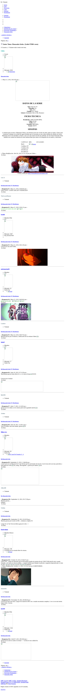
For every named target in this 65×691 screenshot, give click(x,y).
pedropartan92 (5, 269)
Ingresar (6, 15)
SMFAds (3, 683)
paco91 (3, 608)
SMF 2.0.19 (4, 680)
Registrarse (7, 17)
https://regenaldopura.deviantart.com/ (38, 173)
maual (2, 342)
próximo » (9, 35)
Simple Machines (22, 680)
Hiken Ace (4, 432)
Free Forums (12, 683)
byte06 (3, 214)
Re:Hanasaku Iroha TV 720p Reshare (10, 185)
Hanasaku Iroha (5, 76)
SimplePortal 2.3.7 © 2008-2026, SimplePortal (14, 682)
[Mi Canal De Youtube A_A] (16, 454)
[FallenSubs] (11, 71)
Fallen (2, 51)
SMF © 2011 (12, 680)
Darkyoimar (4, 529)
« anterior (3, 35)
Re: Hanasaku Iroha (6, 496)
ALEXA (3, 689)
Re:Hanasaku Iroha (5, 459)
